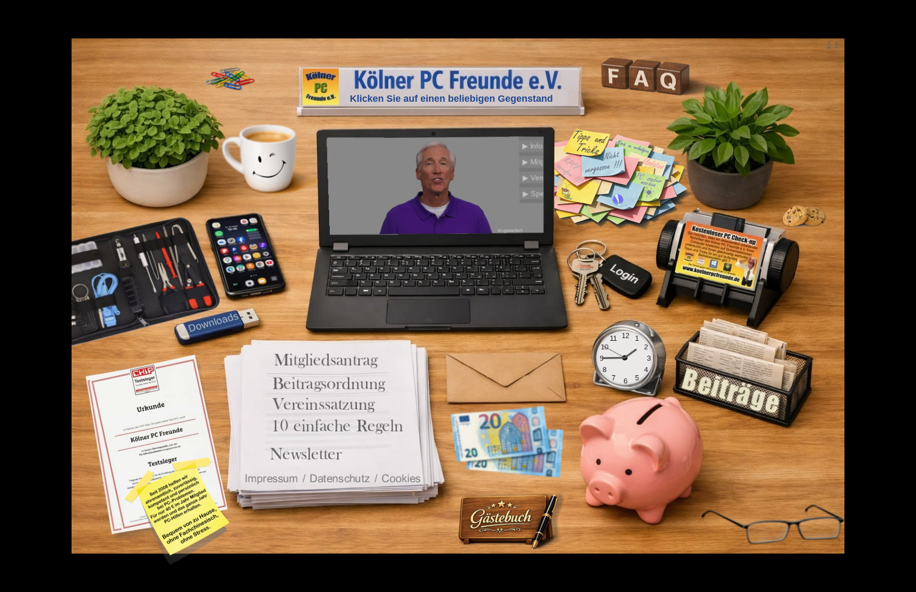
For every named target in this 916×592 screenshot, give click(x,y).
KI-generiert (512, 229)
